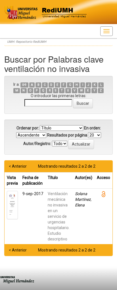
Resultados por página (67, 135)
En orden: (92, 128)
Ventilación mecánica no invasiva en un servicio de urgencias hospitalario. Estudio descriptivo (59, 216)
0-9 (24, 85)
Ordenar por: (27, 128)
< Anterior (18, 166)
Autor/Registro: (37, 143)
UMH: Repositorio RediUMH (26, 42)
